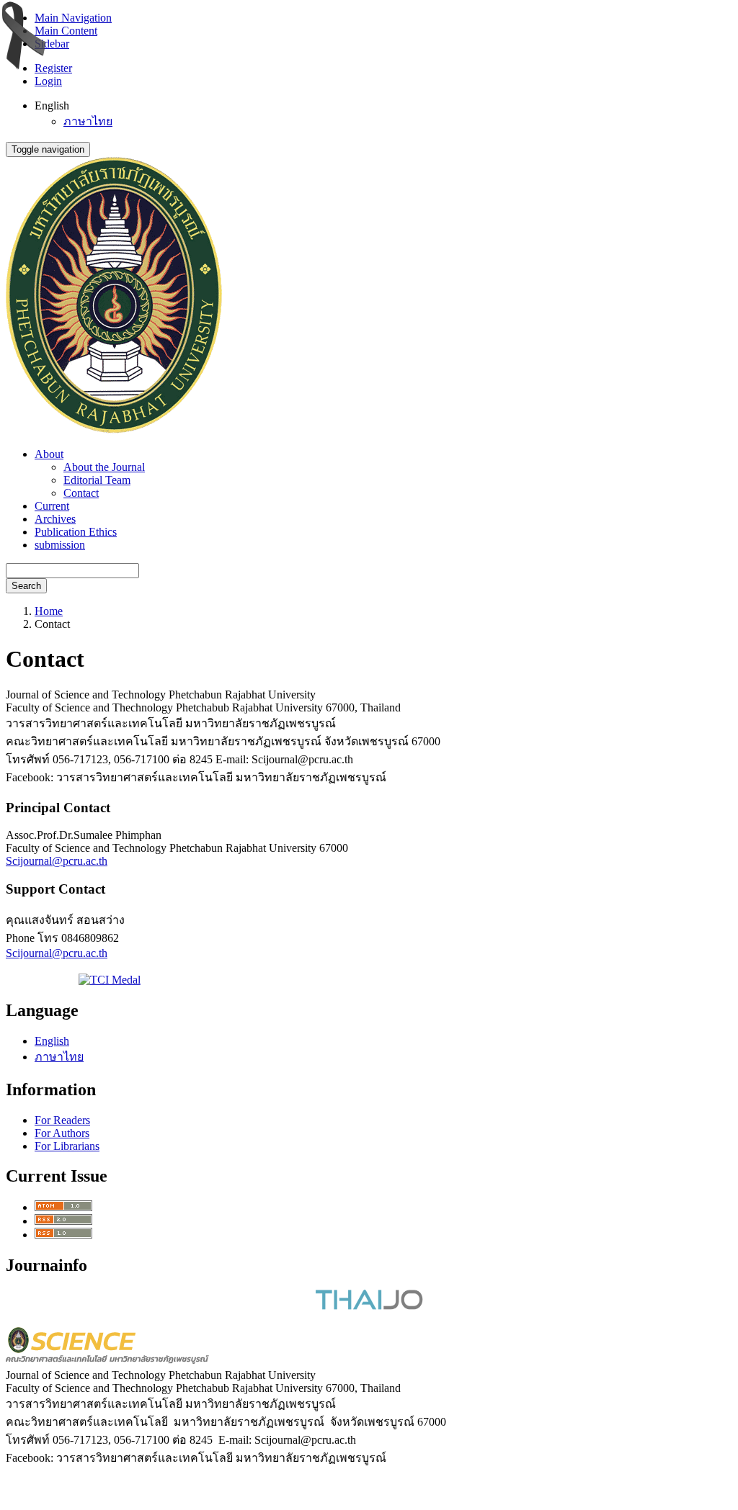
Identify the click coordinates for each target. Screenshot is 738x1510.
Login (48, 81)
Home (49, 611)
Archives (55, 519)
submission (60, 545)
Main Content (66, 30)
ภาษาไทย (87, 121)
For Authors (62, 1133)
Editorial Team (96, 480)
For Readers (62, 1120)
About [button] (49, 454)
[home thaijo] (369, 1306)
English (52, 1041)
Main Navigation (73, 18)
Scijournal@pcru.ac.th (56, 861)
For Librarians (67, 1146)
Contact (81, 493)
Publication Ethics (76, 532)
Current (52, 506)
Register (53, 68)
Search (26, 585)
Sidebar (52, 43)
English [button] (52, 105)
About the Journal (104, 467)
